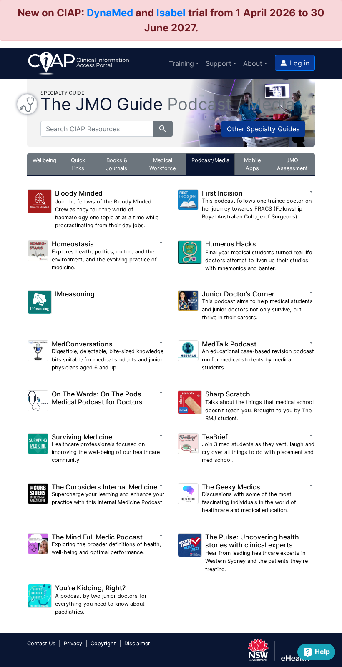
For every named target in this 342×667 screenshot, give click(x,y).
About (252, 63)
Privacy (73, 643)
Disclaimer (137, 643)
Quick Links (78, 164)
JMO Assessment (292, 164)
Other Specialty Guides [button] (263, 129)
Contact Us (41, 643)
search (162, 128)
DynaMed (110, 13)
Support (218, 63)
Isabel (171, 13)
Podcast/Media (210, 160)
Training (181, 63)
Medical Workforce (162, 164)
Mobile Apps (252, 164)
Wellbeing (44, 160)
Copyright (103, 643)
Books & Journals (116, 164)
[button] (295, 63)
